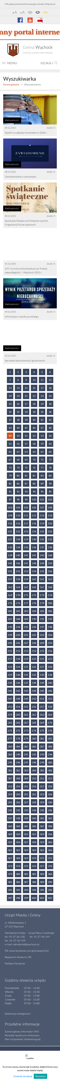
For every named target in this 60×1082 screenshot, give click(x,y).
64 (34, 451)
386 (18, 881)
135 (26, 547)
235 (10, 682)
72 (50, 459)
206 (18, 642)
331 (10, 810)
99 (26, 499)
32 (18, 411)
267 (26, 722)
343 (10, 826)
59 (42, 443)
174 (50, 595)
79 (10, 475)
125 (42, 531)
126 (50, 531)
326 (18, 802)
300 (50, 762)
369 (26, 858)
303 (26, 770)
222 (50, 658)
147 (26, 563)
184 (34, 610)
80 (18, 475)
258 (50, 706)
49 (10, 435)
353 (42, 834)
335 (42, 810)
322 (34, 794)
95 (42, 491)
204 (50, 634)
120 (50, 523)
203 (42, 634)
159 (26, 579)
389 (42, 881)
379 (10, 873)
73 (10, 467)
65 (42, 451)
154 (34, 571)
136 (34, 547)
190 (34, 618)
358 (34, 842)
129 (26, 539)
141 (26, 555)
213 (26, 650)
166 (34, 587)
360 (50, 842)
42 (50, 419)
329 (42, 802)
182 (18, 610)
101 (42, 499)
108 (50, 507)
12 (50, 379)
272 (18, 730)
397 (10, 897)
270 (50, 722)
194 (18, 626)
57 (26, 443)
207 (26, 642)
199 (10, 634)
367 (10, 858)
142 (34, 555)
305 (42, 770)
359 (42, 842)
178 (34, 603)
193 (10, 626)
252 (50, 698)
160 (34, 579)
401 (42, 897)
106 (34, 507)
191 (42, 618)
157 (10, 579)
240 (50, 682)
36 (50, 411)
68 (18, 459)
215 (42, 650)
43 (10, 427)
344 (18, 826)
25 (10, 403)
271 (10, 730)
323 (42, 794)
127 (10, 539)
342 (50, 818)
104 (18, 507)
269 (42, 722)
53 (42, 435)
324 (50, 794)
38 (18, 419)
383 (42, 873)
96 (50, 491)
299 (42, 762)
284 (18, 746)
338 (18, 818)
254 (18, 706)
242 (18, 690)
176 (18, 603)
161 (42, 579)
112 (34, 515)
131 (42, 539)
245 (42, 690)
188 (18, 618)
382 (34, 873)
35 (42, 411)
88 (34, 483)
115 (10, 523)
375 (26, 865)
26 (18, 403)
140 (18, 555)
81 (26, 475)
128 (18, 539)
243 (26, 690)
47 (42, 427)
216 (50, 650)
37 (10, 419)
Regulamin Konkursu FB (18, 957)
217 (10, 658)
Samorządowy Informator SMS (22, 1031)
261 (26, 714)
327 (26, 802)
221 (42, 658)
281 (42, 738)
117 (26, 523)
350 (18, 834)
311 (42, 778)
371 (42, 858)
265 (10, 722)
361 (10, 850)
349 (10, 834)
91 (10, 491)
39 (26, 419)
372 (50, 858)
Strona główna (11, 84)
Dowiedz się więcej (23, 1076)
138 (50, 547)
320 (18, 794)
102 (50, 499)
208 (34, 642)
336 (50, 810)
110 (18, 515)
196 (34, 626)
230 (18, 674)
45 (26, 427)
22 (34, 395)
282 (50, 738)
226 (34, 666)
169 (10, 595)
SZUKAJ (46, 63)
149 (42, 563)
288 (50, 746)
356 (18, 842)
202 (34, 634)
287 (42, 746)
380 (18, 873)
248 (18, 698)
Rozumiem (40, 1076)
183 (26, 610)
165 (26, 587)
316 (34, 786)
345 (26, 826)
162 (50, 579)
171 (26, 595)
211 (10, 650)
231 (26, 674)
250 (34, 698)
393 (26, 889)
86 (18, 483)
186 (50, 610)
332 (18, 810)
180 (50, 603)
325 (10, 802)
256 (34, 706)
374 (18, 865)
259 (10, 714)
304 (34, 770)
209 (42, 642)
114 (50, 515)
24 (50, 395)
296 (18, 762)
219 (26, 658)
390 (50, 881)
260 (18, 714)
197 (42, 626)
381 (26, 873)
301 (10, 770)
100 (34, 499)
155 (42, 571)
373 (10, 865)
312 (50, 778)
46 (34, 427)
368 (18, 858)
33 (26, 411)
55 (10, 443)
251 (42, 698)
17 (42, 387)
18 (50, 387)
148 (34, 563)
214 (34, 650)
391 (10, 889)
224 (18, 666)
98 (18, 499)
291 (26, 754)
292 (34, 754)
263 (42, 714)
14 (18, 387)
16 (34, 387)
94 (34, 491)
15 (26, 387)
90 (50, 483)
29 (42, 403)
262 (34, 714)
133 (10, 547)
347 (42, 826)
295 (10, 762)
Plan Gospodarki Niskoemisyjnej (22, 1039)
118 (34, 523)
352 (34, 834)
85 (10, 483)
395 (42, 889)
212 (18, 650)
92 (18, 491)
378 (50, 865)
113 (42, 515)
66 (50, 451)
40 (34, 419)
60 (50, 443)
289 (10, 754)
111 (26, 515)
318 (50, 786)
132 (50, 539)
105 (26, 507)
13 (10, 387)
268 (34, 722)
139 (10, 555)
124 (34, 531)
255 (26, 706)
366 (50, 850)
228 (50, 666)
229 (10, 674)
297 (26, 762)
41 (42, 419)
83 (42, 475)
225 (26, 666)
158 (18, 579)
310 (34, 778)
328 (34, 802)
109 (10, 515)
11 (42, 379)
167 (42, 587)
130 (34, 539)
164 (18, 587)
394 (34, 889)
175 (10, 603)
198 (50, 626)
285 (26, 746)
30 (50, 403)
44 (18, 427)
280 (34, 738)
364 (34, 850)
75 (26, 467)
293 (42, 754)
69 (26, 459)
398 (18, 897)
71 (42, 459)
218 (18, 658)
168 (50, 587)
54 (50, 435)
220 (34, 658)
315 (26, 786)
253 (10, 706)
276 (50, 730)
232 (34, 674)
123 (26, 531)
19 (10, 395)
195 (26, 626)
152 (18, 571)
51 (26, 435)
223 (10, 666)
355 (10, 842)
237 (26, 682)
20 (18, 395)
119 (42, 523)
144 (50, 555)
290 (18, 754)
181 (10, 610)
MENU (12, 63)
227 (42, 666)
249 (26, 698)
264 (50, 714)
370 (34, 858)
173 (42, 595)
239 (42, 682)
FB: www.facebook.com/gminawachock (27, 951)
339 (26, 818)
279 (26, 738)
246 (50, 690)
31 (10, 411)
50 (18, 435)
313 (10, 786)
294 (50, 754)
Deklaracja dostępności (18, 1014)
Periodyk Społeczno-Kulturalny (22, 1035)
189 (26, 618)
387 (26, 881)
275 (42, 730)
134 (18, 547)
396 (50, 889)
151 (10, 571)
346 (34, 826)
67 (10, 459)
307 (10, 778)
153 (26, 571)
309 (26, 778)
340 (34, 818)
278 (18, 738)
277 (10, 738)
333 (26, 810)
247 (10, 698)
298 (34, 762)
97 (10, 499)
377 (42, 865)
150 (50, 563)
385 (10, 881)
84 (50, 475)
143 (42, 555)
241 (10, 690)
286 (34, 746)
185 (42, 610)
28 (34, 403)
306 (50, 770)
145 (10, 563)
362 (18, 850)
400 (34, 897)
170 (18, 595)
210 (50, 642)
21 (26, 395)
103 (10, 507)
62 (18, 451)
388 (34, 881)
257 (42, 706)
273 (26, 730)
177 (26, 603)
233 (42, 674)
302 (18, 770)
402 (50, 897)
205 (10, 642)
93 (26, 491)
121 (10, 531)
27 (26, 403)
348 (50, 826)
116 (18, 523)
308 (18, 778)
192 (50, 618)
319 (10, 794)
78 (50, 467)
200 (18, 634)
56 (18, 443)
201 (26, 634)
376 (34, 865)
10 (34, 379)
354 (50, 834)
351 (26, 834)
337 (10, 818)
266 (18, 722)
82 (34, 475)
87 (26, 483)
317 (42, 786)
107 (42, 507)
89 (42, 483)
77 (42, 467)
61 (10, 451)
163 (10, 587)
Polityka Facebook (15, 963)
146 (18, 563)
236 (18, 682)
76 (34, 467)
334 (34, 810)
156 (50, 571)
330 (50, 802)
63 (26, 451)
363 (26, 850)
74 (18, 467)
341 (42, 818)
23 (42, 395)
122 (18, 531)
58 (34, 443)
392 (18, 889)
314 (18, 786)
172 (34, 595)
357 (26, 842)
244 (34, 690)
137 (42, 547)
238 (34, 682)
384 (50, 873)
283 (10, 746)
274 (34, 730)
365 (42, 850)
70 (34, 459)
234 (50, 674)
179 (42, 603)
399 (26, 897)
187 (10, 618)
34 (34, 411)
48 (50, 427)
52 (34, 435)
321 (26, 794)
